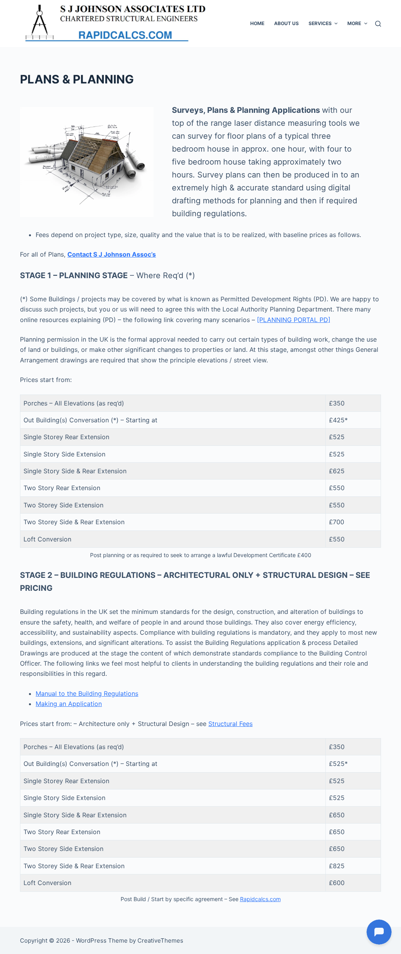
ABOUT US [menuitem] (286, 23)
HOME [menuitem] (257, 23)
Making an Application (69, 704)
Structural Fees (230, 724)
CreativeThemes (160, 940)
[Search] (378, 24)
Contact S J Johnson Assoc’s (111, 254)
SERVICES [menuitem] (320, 23)
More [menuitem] (354, 23)
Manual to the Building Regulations (87, 693)
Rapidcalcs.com (260, 899)
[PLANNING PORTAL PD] (294, 320)
